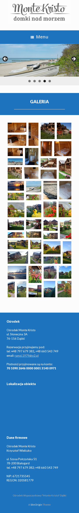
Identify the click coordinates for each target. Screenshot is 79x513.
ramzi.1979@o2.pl (27, 355)
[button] (17, 128)
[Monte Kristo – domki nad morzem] (39, 12)
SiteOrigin (36, 504)
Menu (42, 37)
